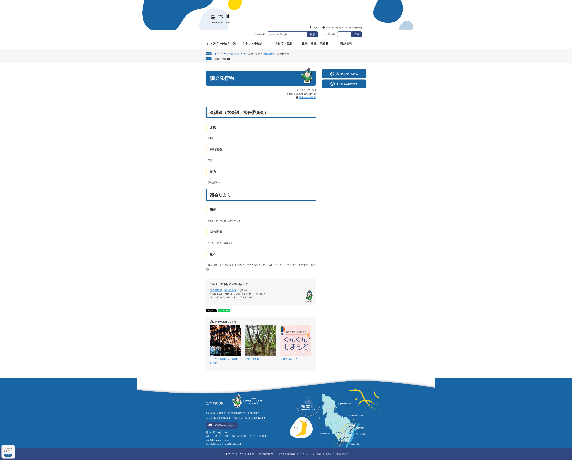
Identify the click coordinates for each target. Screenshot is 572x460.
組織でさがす (238, 53)
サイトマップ (228, 454)
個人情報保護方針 (286, 454)
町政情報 (346, 43)
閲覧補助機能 (355, 27)
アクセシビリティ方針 (310, 454)
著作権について (266, 454)
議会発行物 (220, 58)
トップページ (221, 53)
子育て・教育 (284, 43)
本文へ (316, 27)
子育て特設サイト (290, 359)
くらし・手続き (252, 43)
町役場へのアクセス (224, 425)
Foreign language (334, 27)
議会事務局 (216, 290)
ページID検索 (328, 34)
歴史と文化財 (252, 359)
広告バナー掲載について (337, 454)
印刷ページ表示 (307, 97)
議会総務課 (269, 53)
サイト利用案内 (246, 454)
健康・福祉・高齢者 (315, 43)
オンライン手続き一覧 (221, 43)
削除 (228, 59)
